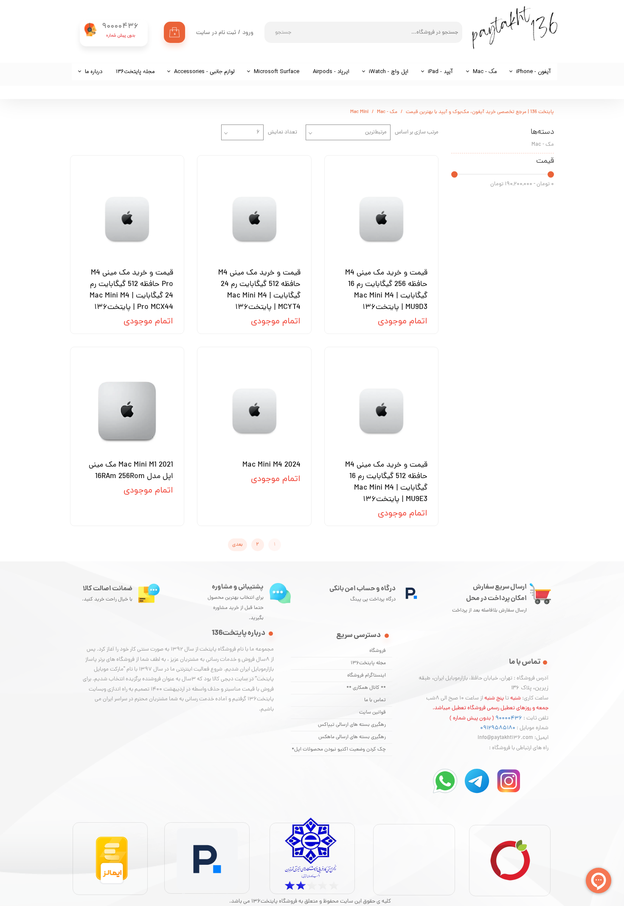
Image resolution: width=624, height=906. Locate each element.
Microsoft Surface (276, 71)
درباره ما (93, 71)
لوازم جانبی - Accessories (204, 71)
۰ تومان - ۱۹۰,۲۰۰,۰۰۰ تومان (522, 184)
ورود (247, 32)
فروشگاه (377, 651)
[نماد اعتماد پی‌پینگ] (207, 900)
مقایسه (415, 168)
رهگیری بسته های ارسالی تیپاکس (352, 725)
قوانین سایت (372, 712)
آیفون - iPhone (533, 71)
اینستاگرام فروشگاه (366, 676)
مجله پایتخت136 (368, 663)
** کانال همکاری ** (366, 688)
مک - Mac (485, 71)
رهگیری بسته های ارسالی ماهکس (352, 737)
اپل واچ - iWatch (388, 71)
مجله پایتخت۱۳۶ (135, 71)
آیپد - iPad (440, 71)
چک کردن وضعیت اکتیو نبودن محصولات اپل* (339, 749)
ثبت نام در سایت (216, 32)
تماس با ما (375, 700)
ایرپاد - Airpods (331, 71)
